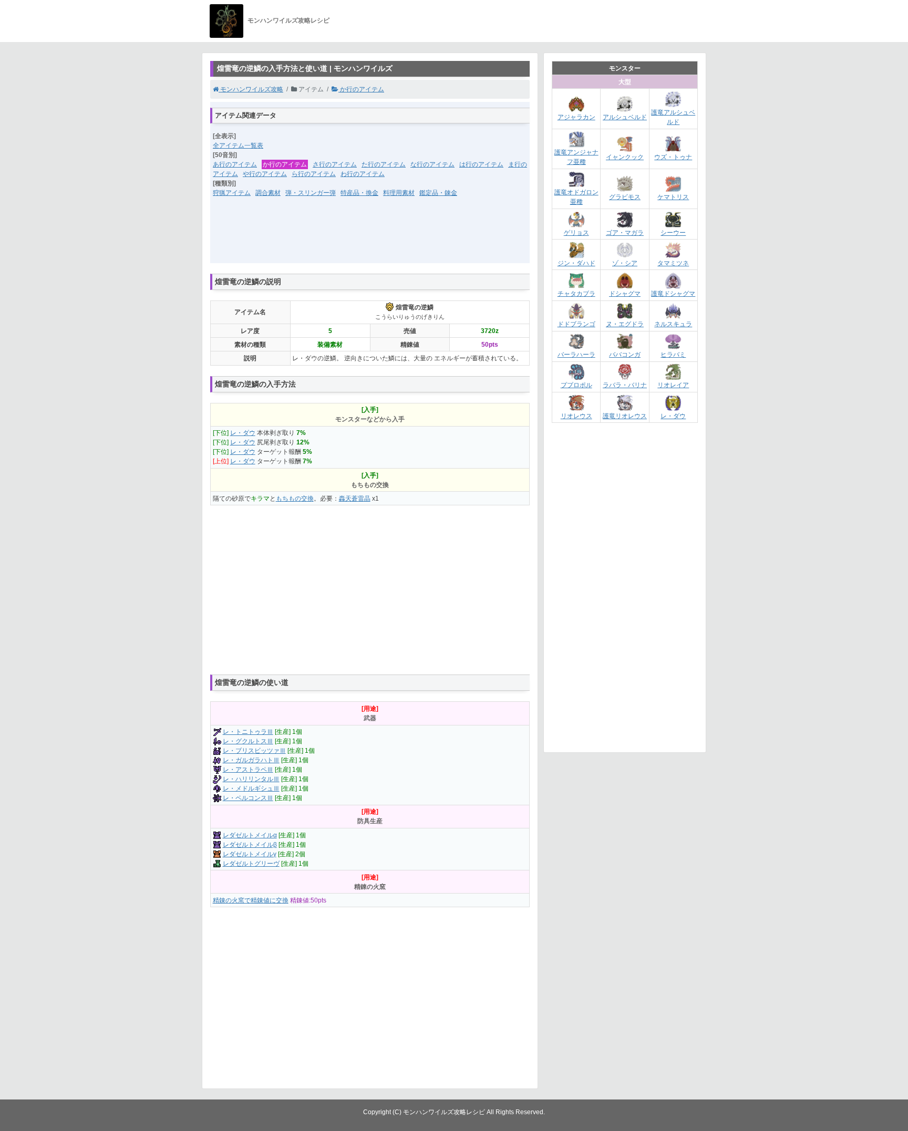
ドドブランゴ (576, 324)
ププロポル (576, 385)
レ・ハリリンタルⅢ (251, 779)
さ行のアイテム (335, 164)
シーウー (673, 232)
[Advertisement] (370, 237)
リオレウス (576, 416)
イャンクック (625, 157)
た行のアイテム (384, 164)
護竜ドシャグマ (673, 293)
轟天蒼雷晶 (354, 498)
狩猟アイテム (232, 192)
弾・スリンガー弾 (310, 192)
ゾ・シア (624, 263)
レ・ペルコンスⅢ (248, 798)
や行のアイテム (265, 174)
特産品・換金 (359, 192)
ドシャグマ (625, 293)
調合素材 (268, 192)
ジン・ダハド (576, 263)
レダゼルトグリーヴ (251, 863)
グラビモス (625, 197)
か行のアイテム (361, 89)
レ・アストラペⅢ (248, 769)
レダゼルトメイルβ (250, 844)
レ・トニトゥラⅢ (248, 731)
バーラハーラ (576, 354)
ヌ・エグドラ (625, 324)
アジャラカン (576, 117)
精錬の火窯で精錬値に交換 (250, 900)
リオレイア (673, 385)
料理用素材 (399, 192)
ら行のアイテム (314, 174)
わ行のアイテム (362, 174)
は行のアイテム (481, 164)
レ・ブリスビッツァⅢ (254, 750)
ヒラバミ (673, 354)
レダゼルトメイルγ (249, 854)
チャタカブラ (576, 293)
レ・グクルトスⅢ (248, 741)
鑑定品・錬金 (438, 192)
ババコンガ (625, 354)
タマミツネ (673, 263)
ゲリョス (576, 232)
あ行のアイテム (235, 164)
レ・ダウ (242, 433)
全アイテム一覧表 (238, 145)
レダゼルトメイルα (250, 835)
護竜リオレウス (625, 416)
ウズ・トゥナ (673, 157)
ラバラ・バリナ (625, 385)
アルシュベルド (625, 117)
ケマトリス (673, 197)
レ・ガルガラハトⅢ (251, 760)
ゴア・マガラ (625, 232)
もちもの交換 (295, 498)
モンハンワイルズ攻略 (251, 89)
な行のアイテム (432, 164)
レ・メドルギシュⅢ (251, 788)
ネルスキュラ (673, 324)
